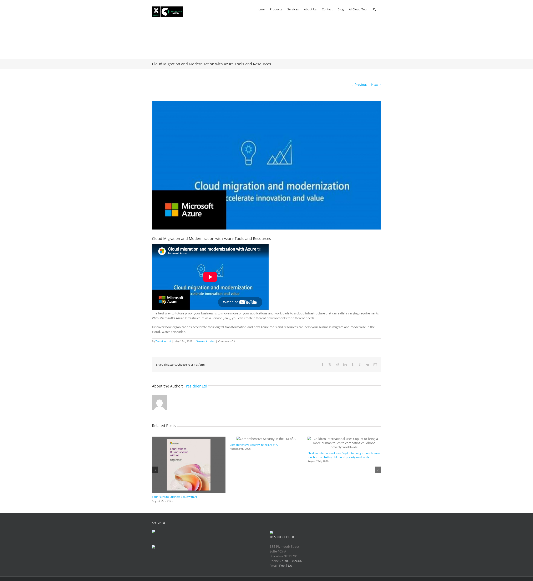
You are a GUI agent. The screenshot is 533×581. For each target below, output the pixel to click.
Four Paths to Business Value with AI (330, 497)
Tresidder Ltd (163, 341)
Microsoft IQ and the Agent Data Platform (255, 497)
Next (374, 84)
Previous (361, 84)
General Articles (205, 341)
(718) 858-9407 (291, 561)
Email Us (285, 566)
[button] (374, 9)
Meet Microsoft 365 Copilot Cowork (174, 472)
